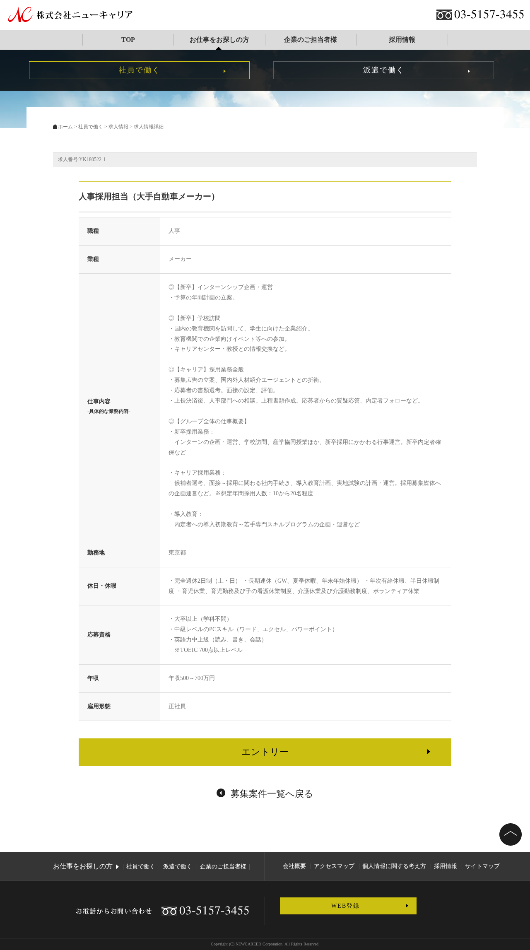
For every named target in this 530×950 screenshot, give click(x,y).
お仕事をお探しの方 (219, 39)
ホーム (65, 127)
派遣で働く (384, 70)
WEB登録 (345, 906)
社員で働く (139, 70)
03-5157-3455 (489, 15)
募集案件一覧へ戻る (272, 793)
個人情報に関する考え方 (394, 866)
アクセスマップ (334, 866)
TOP (128, 39)
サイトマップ (482, 866)
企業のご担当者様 (310, 39)
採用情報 (401, 39)
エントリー (265, 752)
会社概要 (294, 866)
